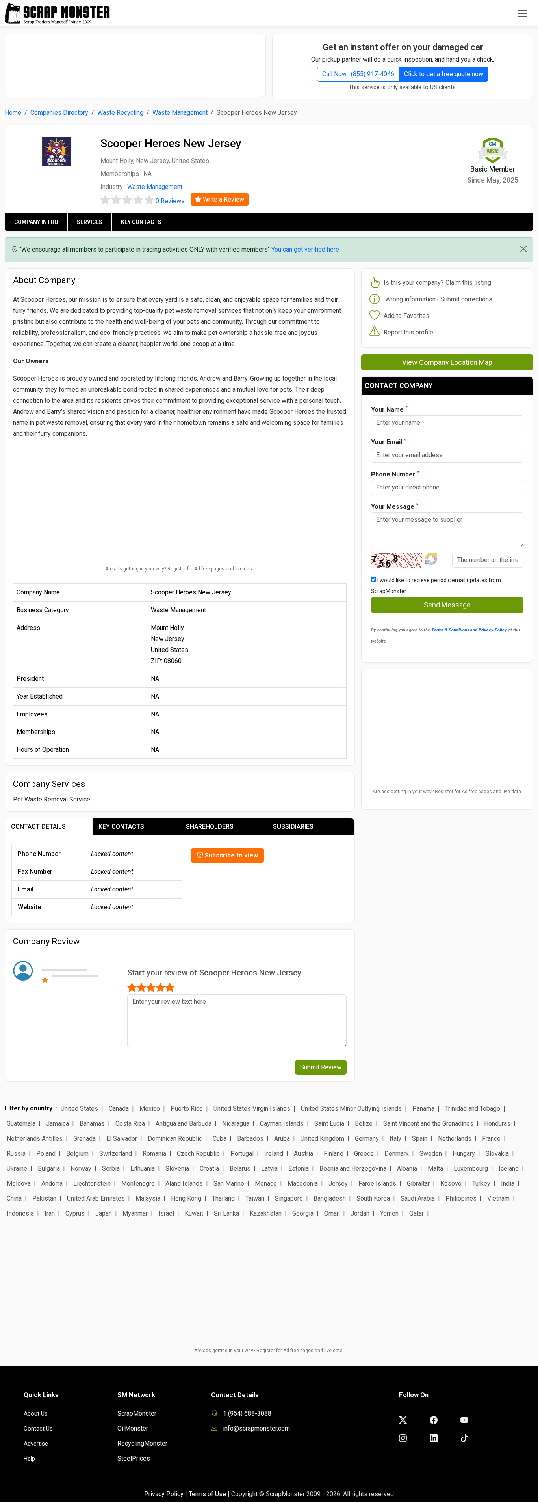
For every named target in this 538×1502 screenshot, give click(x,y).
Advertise (36, 1443)
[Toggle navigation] (522, 13)
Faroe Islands (377, 1183)
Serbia (111, 1168)
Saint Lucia (329, 1123)
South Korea (373, 1198)
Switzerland (115, 1153)
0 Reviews (170, 201)
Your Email (388, 441)
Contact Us (38, 1428)
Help (29, 1458)
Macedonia (303, 1183)
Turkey (481, 1183)
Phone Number (395, 474)
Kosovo (451, 1183)
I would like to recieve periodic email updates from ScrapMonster (436, 585)
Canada (119, 1108)
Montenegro (138, 1183)
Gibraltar (418, 1183)
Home (13, 112)
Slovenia (177, 1168)
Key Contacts (141, 222)
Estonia (298, 1168)
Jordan (360, 1213)
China (14, 1198)
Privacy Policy (164, 1494)
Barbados (250, 1138)
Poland (46, 1153)
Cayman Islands (282, 1123)
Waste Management (180, 112)
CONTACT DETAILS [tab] (38, 826)
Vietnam (498, 1198)
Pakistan (44, 1198)
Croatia (209, 1168)
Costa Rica (130, 1123)
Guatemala (21, 1123)
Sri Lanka (226, 1213)
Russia (16, 1153)
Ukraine (17, 1168)
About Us (36, 1413)
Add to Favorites (406, 315)
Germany (367, 1138)
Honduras (497, 1123)
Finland (333, 1153)
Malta (435, 1168)
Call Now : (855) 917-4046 (358, 74)
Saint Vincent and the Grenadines (428, 1123)
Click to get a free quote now (443, 74)
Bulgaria (49, 1168)
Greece (364, 1153)
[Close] (523, 249)
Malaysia (147, 1198)
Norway (80, 1168)
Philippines (461, 1198)
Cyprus (75, 1213)
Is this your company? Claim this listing (437, 282)
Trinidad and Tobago (472, 1108)
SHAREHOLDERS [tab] (210, 826)
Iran (50, 1213)
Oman (332, 1213)
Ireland (273, 1153)
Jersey (338, 1183)
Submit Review (320, 1067)
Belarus (240, 1168)
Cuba (219, 1138)
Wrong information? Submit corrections (438, 299)
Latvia (269, 1168)
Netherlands (454, 1138)
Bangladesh (330, 1198)
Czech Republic (198, 1153)
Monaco (266, 1183)
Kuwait (194, 1213)
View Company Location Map (447, 362)
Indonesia (20, 1213)
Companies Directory (59, 112)
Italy (395, 1138)
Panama (423, 1108)
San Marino (228, 1183)
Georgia (303, 1213)
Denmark (396, 1153)
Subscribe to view (230, 855)
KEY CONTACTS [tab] (121, 826)
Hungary (464, 1153)
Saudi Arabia (418, 1198)
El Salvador (121, 1138)
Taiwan (254, 1198)
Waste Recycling (120, 112)
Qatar (416, 1213)
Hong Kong (186, 1198)
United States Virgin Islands (251, 1108)
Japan (103, 1213)
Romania (154, 1153)
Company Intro (36, 222)
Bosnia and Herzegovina (352, 1168)
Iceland (509, 1168)
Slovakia (497, 1153)
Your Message (394, 506)
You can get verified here (305, 249)
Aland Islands (184, 1183)
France (491, 1138)
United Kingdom (322, 1138)
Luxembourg (471, 1168)
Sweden (430, 1153)
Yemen (389, 1213)
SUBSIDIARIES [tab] (293, 826)
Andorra (52, 1183)
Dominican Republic (175, 1138)
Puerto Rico (187, 1108)
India (507, 1183)
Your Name (389, 409)
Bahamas (92, 1123)
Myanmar (135, 1213)
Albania (407, 1168)
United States (79, 1108)
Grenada (84, 1138)
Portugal (242, 1153)
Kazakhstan (266, 1213)
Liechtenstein (92, 1183)
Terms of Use (207, 1494)
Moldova (19, 1183)
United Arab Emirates (96, 1198)
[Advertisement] (135, 61)
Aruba (282, 1138)
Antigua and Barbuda (183, 1123)
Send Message (447, 605)
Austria (303, 1153)
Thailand (223, 1198)
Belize (364, 1123)
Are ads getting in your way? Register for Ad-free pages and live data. (180, 569)
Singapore (289, 1198)
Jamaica (57, 1123)
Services (89, 222)
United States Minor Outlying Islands (351, 1108)
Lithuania (142, 1168)
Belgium (77, 1153)
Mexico (149, 1108)
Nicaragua (235, 1123)
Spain (419, 1138)
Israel (166, 1213)
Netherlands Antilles (35, 1138)
